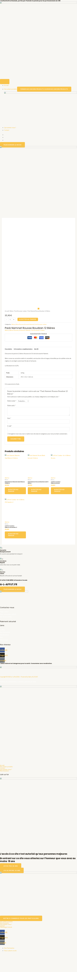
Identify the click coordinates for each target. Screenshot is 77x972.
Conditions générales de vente (27, 681)
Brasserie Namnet (29, 324)
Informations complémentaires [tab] (23, 349)
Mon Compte (4, 640)
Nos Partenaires (5, 632)
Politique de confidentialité (8, 681)
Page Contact (4, 612)
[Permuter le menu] (4, 81)
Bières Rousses (20, 324)
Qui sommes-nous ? (6, 769)
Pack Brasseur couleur (20, 311)
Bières (11, 311)
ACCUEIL (3, 920)
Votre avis (11, 405)
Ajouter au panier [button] (13, 490)
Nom (9, 418)
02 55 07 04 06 (6, 617)
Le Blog (2, 629)
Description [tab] (8, 349)
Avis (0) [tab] (36, 349)
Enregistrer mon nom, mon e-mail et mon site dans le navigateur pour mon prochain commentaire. (38, 434)
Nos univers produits (6, 766)
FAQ (1, 637)
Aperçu (7, 478)
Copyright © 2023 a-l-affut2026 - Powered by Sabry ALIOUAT (19, 677)
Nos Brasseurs (4, 635)
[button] (40, 124)
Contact (2, 768)
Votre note (11, 401)
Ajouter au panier (27, 319)
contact (2, 926)
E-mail (9, 426)
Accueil (7, 311)
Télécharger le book (6, 927)
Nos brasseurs (4, 771)
